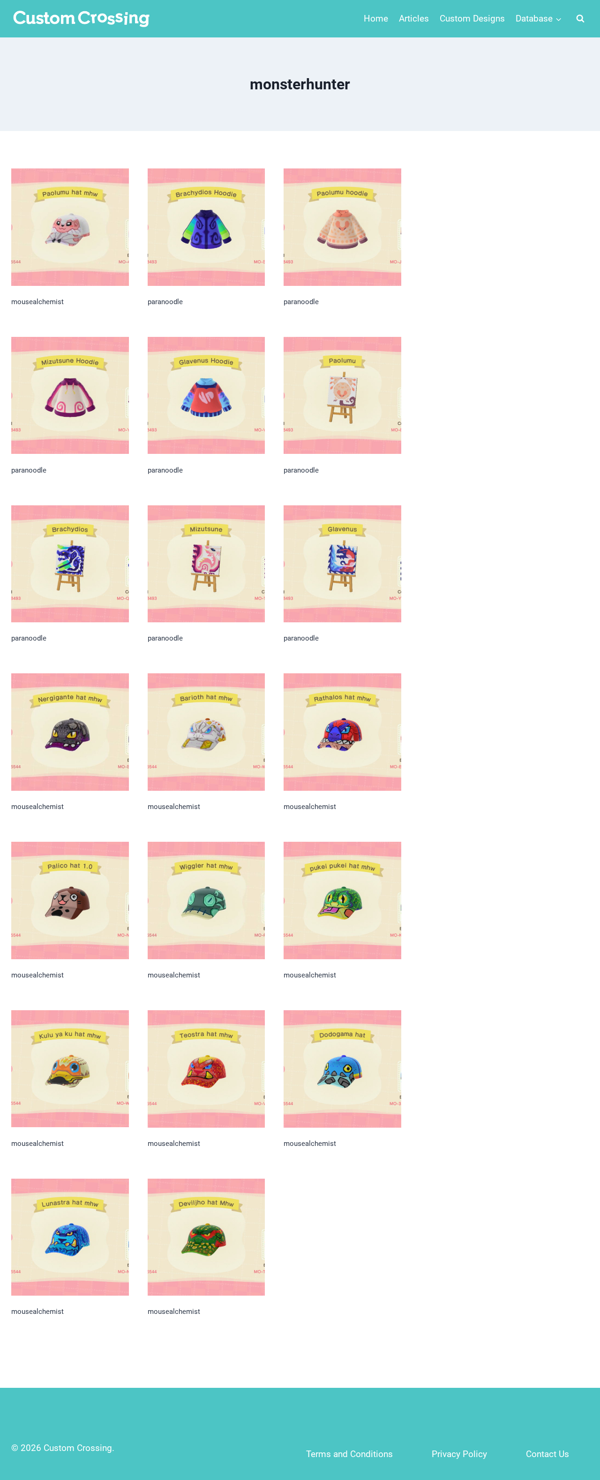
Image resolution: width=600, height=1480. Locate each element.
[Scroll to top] (572, 1411)
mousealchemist (37, 302)
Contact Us (547, 1454)
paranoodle (165, 302)
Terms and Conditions (349, 1454)
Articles (414, 18)
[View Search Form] (580, 18)
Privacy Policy (459, 1454)
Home (376, 18)
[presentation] (70, 227)
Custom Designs (472, 18)
